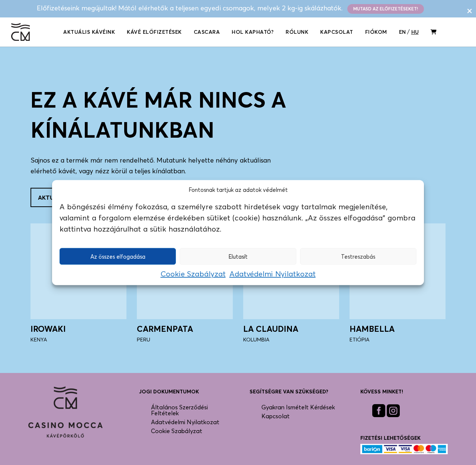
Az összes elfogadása (117, 256)
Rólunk (297, 32)
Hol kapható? (253, 32)
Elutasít (238, 256)
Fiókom (376, 32)
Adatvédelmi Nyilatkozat (272, 273)
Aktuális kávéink (89, 32)
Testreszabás (358, 256)
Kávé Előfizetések (154, 32)
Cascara (207, 32)
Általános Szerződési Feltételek (179, 410)
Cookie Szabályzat (193, 273)
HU (415, 32)
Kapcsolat (336, 32)
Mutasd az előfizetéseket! (385, 9)
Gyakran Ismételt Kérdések (298, 407)
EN (402, 32)
